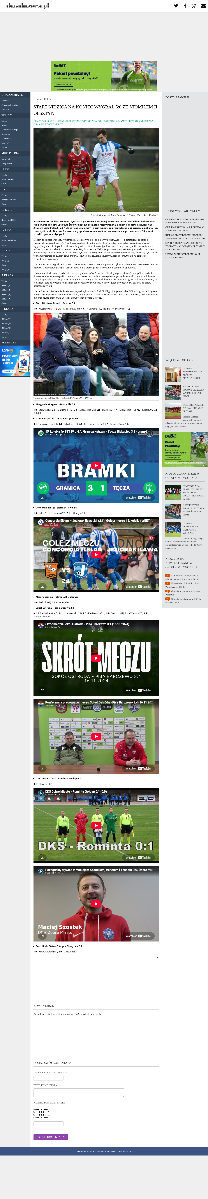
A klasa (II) (6, 290)
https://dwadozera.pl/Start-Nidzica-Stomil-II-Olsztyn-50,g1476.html (62, 398)
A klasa (7, 275)
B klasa (7, 308)
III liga (7, 209)
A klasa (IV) (6, 299)
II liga (6, 189)
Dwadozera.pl (12, 94)
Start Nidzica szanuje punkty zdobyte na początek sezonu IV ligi (185, 246)
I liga (6, 169)
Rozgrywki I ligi (8, 179)
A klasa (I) (6, 285)
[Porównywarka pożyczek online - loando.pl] (15, 375)
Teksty (7, 115)
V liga (6, 250)
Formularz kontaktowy (11, 105)
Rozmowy (6, 134)
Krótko (4, 147)
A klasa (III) (6, 294)
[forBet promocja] (104, 90)
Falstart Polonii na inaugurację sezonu (193, 408)
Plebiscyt (9, 342)
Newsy (4, 125)
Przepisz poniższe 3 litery (49, 1103)
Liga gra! (5, 143)
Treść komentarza (45, 1085)
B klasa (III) (6, 328)
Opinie (4, 121)
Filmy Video (7, 163)
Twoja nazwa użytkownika (50, 1072)
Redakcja (5, 100)
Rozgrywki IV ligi (9, 240)
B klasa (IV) (6, 332)
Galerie (4, 184)
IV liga (7, 230)
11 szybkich (7, 138)
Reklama (5, 109)
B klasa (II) (6, 323)
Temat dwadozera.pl (10, 130)
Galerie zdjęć (7, 159)
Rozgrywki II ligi (9, 199)
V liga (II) (5, 269)
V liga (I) (5, 260)
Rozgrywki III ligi (9, 220)
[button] (156, 354)
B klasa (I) (6, 319)
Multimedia (10, 153)
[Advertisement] (104, 36)
